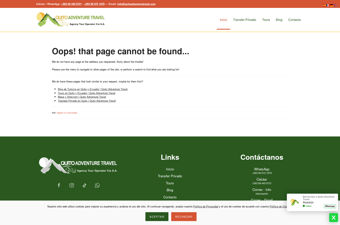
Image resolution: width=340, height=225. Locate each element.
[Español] (324, 5)
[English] (335, 5)
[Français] (328, 5)
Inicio (223, 19)
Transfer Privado (244, 19)
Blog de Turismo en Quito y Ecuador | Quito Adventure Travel (93, 89)
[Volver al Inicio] (70, 20)
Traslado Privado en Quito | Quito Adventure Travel (87, 101)
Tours (266, 19)
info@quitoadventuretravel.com (136, 4)
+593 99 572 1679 (94, 4)
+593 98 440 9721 (71, 4)
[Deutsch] (332, 5)
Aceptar (157, 216)
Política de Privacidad (205, 206)
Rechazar (183, 216)
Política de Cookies (281, 206)
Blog (279, 19)
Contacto (294, 19)
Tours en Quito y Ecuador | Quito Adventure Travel (86, 93)
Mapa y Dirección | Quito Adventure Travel (82, 97)
